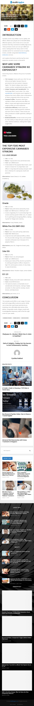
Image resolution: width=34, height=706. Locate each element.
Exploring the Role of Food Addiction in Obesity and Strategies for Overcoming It (20, 580)
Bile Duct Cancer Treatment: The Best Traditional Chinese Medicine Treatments (8, 494)
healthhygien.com (14, 701)
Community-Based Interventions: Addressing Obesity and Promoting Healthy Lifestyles (19, 570)
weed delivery (25, 318)
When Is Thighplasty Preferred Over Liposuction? (20, 552)
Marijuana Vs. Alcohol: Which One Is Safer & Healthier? (17, 335)
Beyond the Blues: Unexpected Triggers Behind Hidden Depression (16, 638)
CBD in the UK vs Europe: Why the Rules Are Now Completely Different (15, 692)
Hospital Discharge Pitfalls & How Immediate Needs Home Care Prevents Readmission (16, 612)
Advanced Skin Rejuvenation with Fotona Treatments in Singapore (14, 441)
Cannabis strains (7, 318)
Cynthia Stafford (6, 18)
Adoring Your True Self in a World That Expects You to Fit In (16, 665)
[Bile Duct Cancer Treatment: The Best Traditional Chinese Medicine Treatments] (9, 485)
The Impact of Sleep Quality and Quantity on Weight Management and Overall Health (20, 561)
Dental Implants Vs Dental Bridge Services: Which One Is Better (8, 474)
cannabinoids (8, 93)
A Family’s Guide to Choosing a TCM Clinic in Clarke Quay (15, 389)
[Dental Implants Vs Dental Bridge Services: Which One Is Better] (9, 466)
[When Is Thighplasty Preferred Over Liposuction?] (5, 553)
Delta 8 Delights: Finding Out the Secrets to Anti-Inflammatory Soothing (17, 344)
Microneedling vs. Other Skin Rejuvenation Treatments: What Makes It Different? (24, 494)
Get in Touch (13, 704)
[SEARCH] (30, 450)
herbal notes (16, 318)
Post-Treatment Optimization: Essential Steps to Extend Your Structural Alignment (23, 474)
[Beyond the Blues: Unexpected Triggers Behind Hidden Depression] (17, 626)
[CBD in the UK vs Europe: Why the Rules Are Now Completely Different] (17, 680)
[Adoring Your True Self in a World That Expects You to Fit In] (17, 653)
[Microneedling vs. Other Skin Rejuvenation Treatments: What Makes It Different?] (24, 485)
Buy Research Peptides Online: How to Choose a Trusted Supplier (16, 415)
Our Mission (20, 704)
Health (3, 12)
